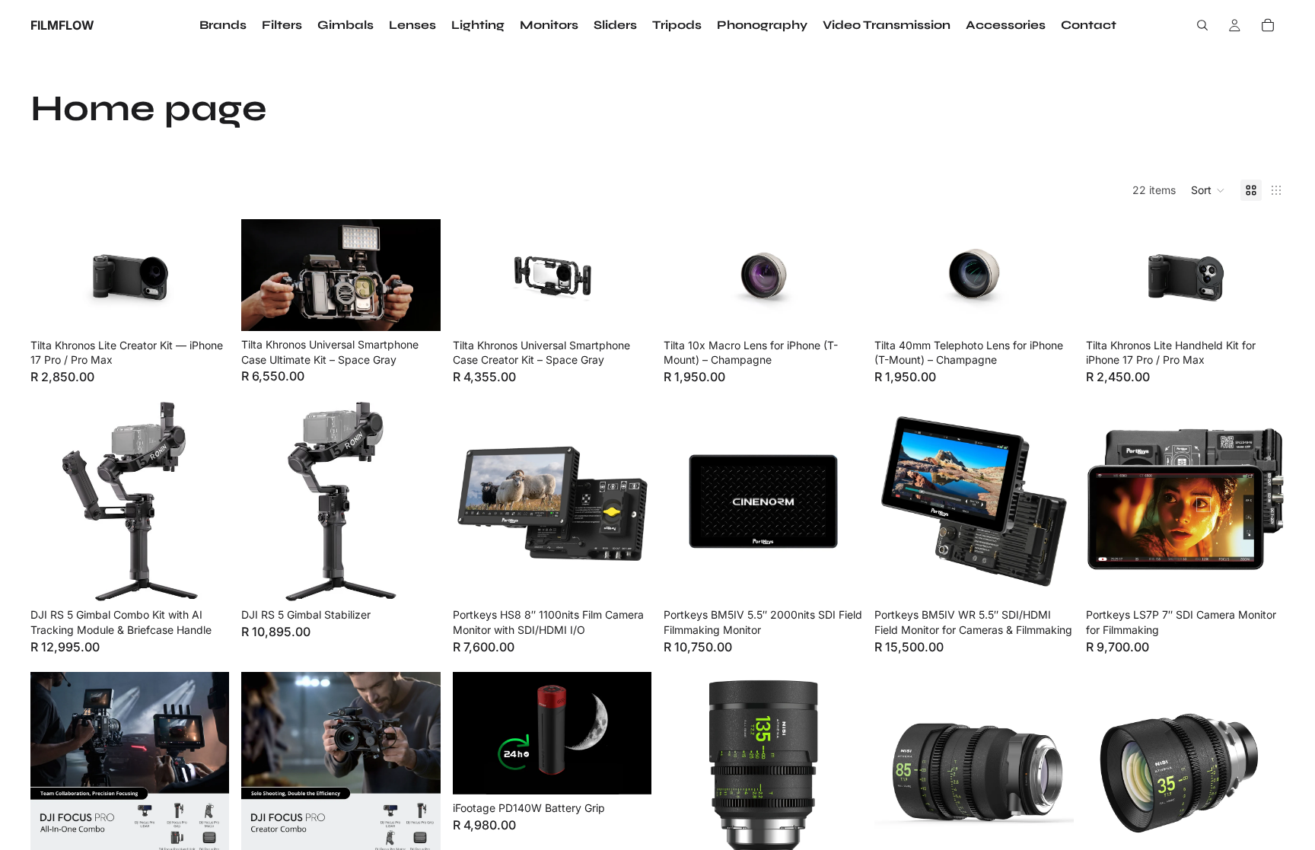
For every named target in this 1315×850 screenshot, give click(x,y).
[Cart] (1268, 25)
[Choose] (206, 308)
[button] (1208, 190)
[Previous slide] (53, 275)
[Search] (1202, 25)
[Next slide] (206, 275)
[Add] (417, 307)
